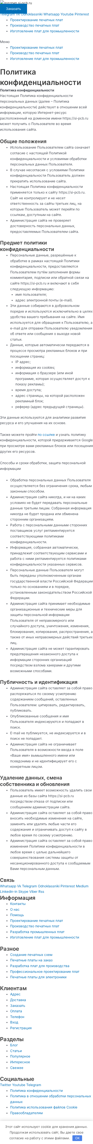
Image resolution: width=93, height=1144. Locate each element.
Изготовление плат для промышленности (44, 31)
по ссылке (46, 435)
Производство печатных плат (34, 25)
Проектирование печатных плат (36, 20)
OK (77, 1138)
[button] (46, 42)
